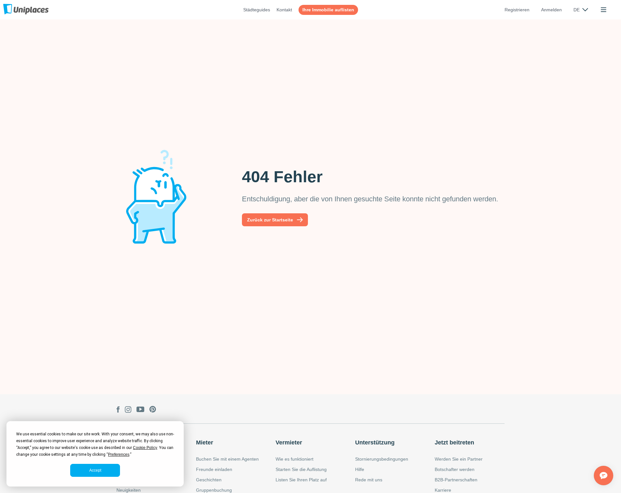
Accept (95, 470)
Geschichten (209, 479)
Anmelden (551, 9)
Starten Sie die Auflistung (301, 469)
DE (576, 9)
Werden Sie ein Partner (459, 459)
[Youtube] (140, 410)
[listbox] (581, 9)
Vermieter (289, 442)
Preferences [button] (118, 454)
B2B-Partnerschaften (456, 479)
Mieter (204, 442)
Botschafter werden (454, 469)
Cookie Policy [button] (145, 447)
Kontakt (284, 9)
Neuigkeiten (128, 490)
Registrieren (517, 9)
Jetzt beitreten (454, 442)
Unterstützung (375, 442)
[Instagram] (128, 410)
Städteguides (256, 9)
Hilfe (359, 469)
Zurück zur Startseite (270, 219)
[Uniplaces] (26, 9)
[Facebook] (118, 410)
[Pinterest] (152, 410)
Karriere (443, 490)
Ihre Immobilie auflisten (328, 9)
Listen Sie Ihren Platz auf (301, 479)
